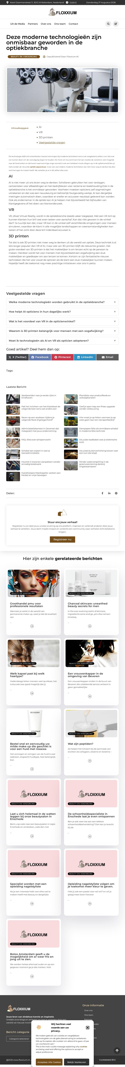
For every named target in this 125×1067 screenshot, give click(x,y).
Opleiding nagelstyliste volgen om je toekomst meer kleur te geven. (91, 885)
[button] (87, 1027)
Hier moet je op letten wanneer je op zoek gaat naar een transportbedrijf (97, 418)
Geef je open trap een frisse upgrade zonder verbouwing (97, 407)
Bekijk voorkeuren (76, 1062)
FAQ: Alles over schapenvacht (36, 439)
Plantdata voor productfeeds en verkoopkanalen (95, 396)
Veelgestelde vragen (52, 142)
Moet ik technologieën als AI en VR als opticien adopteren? (62, 340)
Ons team (60, 23)
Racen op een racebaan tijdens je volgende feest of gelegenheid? (37, 418)
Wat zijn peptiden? (80, 743)
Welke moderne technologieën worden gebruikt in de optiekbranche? (62, 302)
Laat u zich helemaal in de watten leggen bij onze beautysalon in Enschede (33, 816)
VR (41, 132)
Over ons (46, 23)
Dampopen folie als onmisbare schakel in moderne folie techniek (98, 429)
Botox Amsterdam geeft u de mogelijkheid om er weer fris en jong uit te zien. (32, 957)
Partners (33, 23)
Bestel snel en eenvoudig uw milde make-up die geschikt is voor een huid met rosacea (30, 746)
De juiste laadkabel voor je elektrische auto (98, 440)
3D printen (46, 137)
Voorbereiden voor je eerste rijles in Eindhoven (38, 396)
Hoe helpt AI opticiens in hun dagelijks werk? (62, 311)
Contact (73, 23)
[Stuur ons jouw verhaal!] (62, 512)
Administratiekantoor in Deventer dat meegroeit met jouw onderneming (40, 429)
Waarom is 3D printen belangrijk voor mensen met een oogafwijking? (62, 330)
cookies (83, 1046)
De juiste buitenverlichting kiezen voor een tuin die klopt (98, 451)
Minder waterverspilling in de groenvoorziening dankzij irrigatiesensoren (94, 464)
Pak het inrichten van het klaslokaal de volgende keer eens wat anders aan (40, 407)
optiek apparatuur (38, 167)
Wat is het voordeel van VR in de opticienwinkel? (62, 321)
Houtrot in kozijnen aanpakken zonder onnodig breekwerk (40, 463)
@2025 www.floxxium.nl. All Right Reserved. (27, 1060)
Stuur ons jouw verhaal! (62, 522)
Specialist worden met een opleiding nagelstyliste (28, 885)
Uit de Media (17, 23)
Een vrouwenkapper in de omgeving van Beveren (85, 675)
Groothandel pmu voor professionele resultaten (26, 605)
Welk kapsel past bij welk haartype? (27, 675)
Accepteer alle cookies (49, 1062)
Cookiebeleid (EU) (107, 1060)
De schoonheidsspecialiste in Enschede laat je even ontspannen (91, 815)
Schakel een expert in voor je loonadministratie (35, 451)
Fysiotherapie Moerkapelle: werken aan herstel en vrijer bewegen (41, 474)
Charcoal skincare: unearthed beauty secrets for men (87, 605)
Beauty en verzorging (24, 56)
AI (40, 127)
